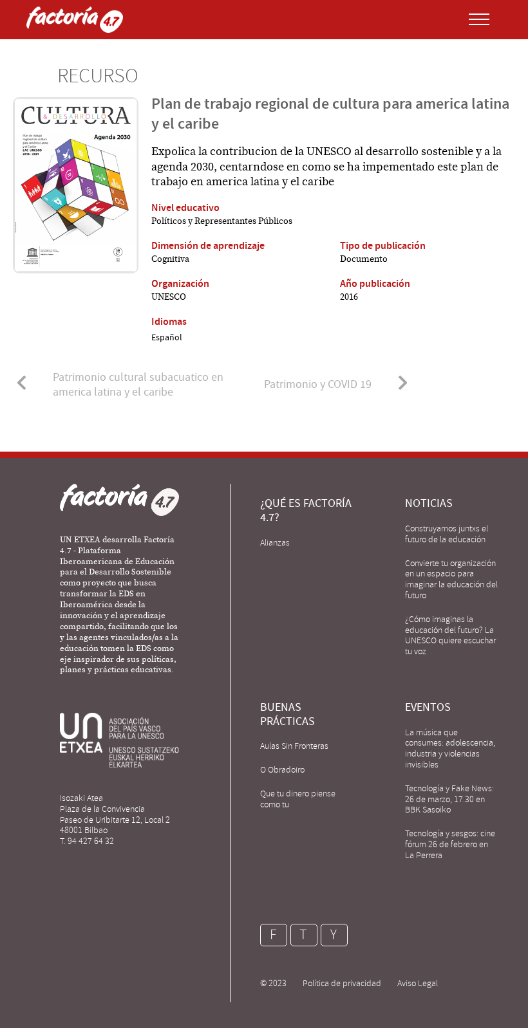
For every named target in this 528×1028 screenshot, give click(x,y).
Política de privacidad (342, 983)
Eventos (428, 707)
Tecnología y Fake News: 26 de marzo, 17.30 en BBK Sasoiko (449, 799)
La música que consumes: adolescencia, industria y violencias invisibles (450, 748)
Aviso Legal (417, 983)
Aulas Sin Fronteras (294, 745)
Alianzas (275, 542)
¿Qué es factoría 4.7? (306, 510)
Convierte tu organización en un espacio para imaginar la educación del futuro (451, 579)
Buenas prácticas (287, 714)
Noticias (429, 503)
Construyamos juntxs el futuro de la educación (446, 534)
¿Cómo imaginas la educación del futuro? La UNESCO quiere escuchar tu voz (450, 635)
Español (166, 337)
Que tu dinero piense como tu (297, 799)
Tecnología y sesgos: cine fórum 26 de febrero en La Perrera (450, 844)
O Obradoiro (282, 769)
